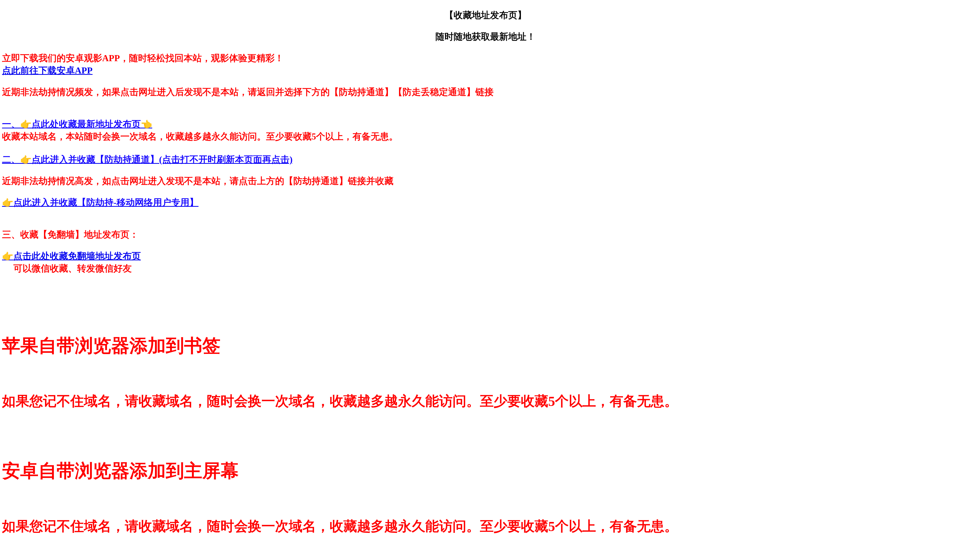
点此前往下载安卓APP (47, 70)
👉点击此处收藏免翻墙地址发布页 (71, 256)
